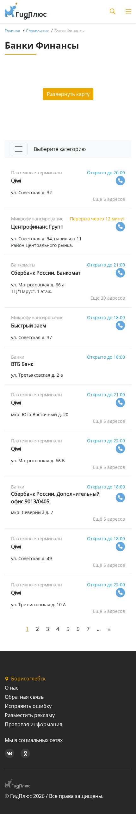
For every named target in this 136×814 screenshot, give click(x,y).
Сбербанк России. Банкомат (45, 272)
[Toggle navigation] (19, 149)
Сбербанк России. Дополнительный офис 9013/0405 (55, 497)
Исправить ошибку (28, 706)
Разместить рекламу (30, 715)
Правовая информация (33, 724)
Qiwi (16, 180)
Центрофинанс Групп (37, 226)
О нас (11, 687)
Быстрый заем (28, 325)
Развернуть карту (68, 94)
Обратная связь (24, 696)
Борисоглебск (28, 678)
